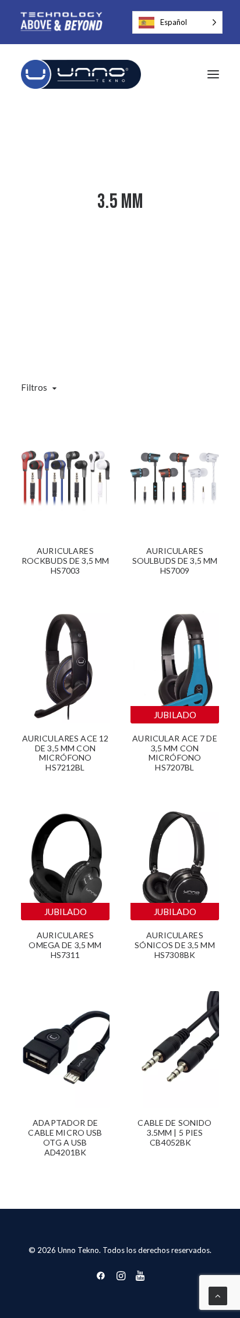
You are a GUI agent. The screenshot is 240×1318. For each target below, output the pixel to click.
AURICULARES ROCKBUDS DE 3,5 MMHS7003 (66, 565)
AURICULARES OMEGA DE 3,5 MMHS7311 (65, 949)
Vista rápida (96, 432)
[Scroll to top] (218, 1295)
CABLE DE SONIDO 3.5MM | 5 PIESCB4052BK (174, 1132)
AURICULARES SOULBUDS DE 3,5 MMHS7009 (175, 565)
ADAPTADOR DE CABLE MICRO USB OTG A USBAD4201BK (65, 1137)
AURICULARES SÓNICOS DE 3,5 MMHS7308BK (174, 945)
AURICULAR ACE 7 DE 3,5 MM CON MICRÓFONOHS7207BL (174, 752)
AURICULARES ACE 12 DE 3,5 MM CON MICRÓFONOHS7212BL (65, 752)
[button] (213, 74)
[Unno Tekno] (81, 74)
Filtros (34, 387)
